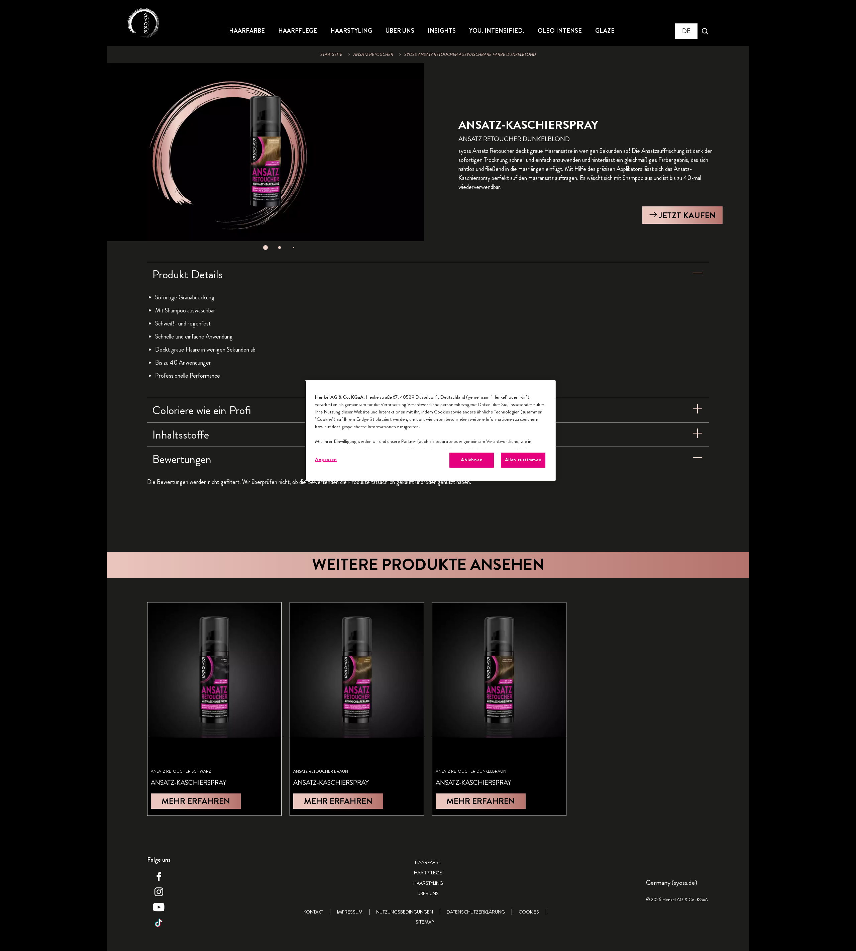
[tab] (265, 247)
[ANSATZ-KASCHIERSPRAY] (214, 709)
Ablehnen (472, 459)
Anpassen (326, 459)
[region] (430, 430)
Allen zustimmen (523, 459)
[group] (265, 158)
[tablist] (265, 247)
